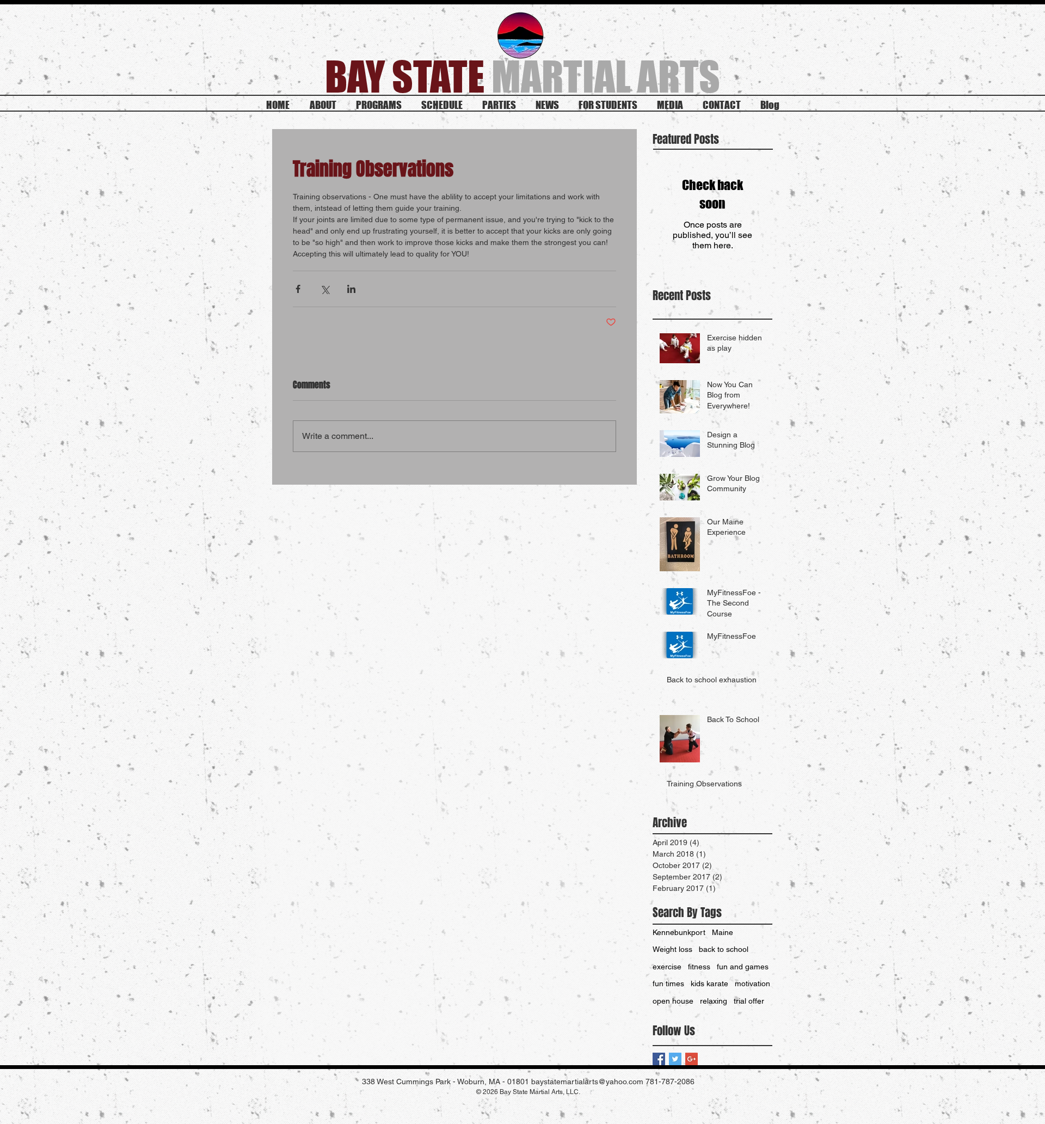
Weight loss (672, 949)
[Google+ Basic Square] (691, 1059)
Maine (722, 932)
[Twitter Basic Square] (675, 1059)
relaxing (713, 1001)
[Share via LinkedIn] (351, 289)
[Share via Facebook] (298, 289)
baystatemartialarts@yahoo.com (587, 1081)
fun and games (743, 966)
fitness (699, 966)
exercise (667, 966)
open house (673, 1001)
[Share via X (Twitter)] (324, 289)
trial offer (749, 1001)
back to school (723, 949)
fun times (668, 983)
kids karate (709, 983)
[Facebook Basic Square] (659, 1059)
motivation (752, 983)
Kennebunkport (679, 932)
